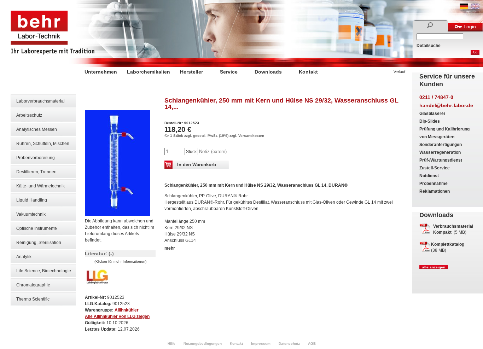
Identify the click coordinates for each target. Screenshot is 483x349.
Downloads (268, 72)
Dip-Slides (429, 121)
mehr (169, 248)
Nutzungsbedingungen (203, 343)
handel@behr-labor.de (446, 105)
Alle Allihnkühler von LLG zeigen (117, 316)
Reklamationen (434, 191)
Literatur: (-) (99, 253)
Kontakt (308, 72)
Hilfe (171, 343)
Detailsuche (429, 45)
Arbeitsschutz (29, 115)
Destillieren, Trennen (36, 171)
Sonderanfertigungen (440, 144)
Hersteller (191, 72)
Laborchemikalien (148, 72)
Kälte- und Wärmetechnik (40, 186)
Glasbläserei (432, 113)
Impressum (260, 343)
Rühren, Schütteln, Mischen (42, 143)
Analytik (23, 256)
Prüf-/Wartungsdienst (440, 160)
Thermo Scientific (33, 299)
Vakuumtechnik (31, 214)
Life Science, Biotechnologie (43, 270)
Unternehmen (101, 72)
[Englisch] (475, 7)
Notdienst (429, 175)
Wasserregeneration (440, 152)
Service (229, 72)
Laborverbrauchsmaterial (40, 101)
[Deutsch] (464, 7)
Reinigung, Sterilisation (38, 242)
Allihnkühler (127, 310)
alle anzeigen (433, 267)
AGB (312, 343)
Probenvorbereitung (35, 157)
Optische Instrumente (36, 228)
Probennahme (433, 183)
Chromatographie (33, 285)
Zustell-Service (434, 167)
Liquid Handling (31, 200)
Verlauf (399, 72)
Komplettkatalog (447, 244)
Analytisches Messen (36, 129)
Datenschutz (289, 343)
